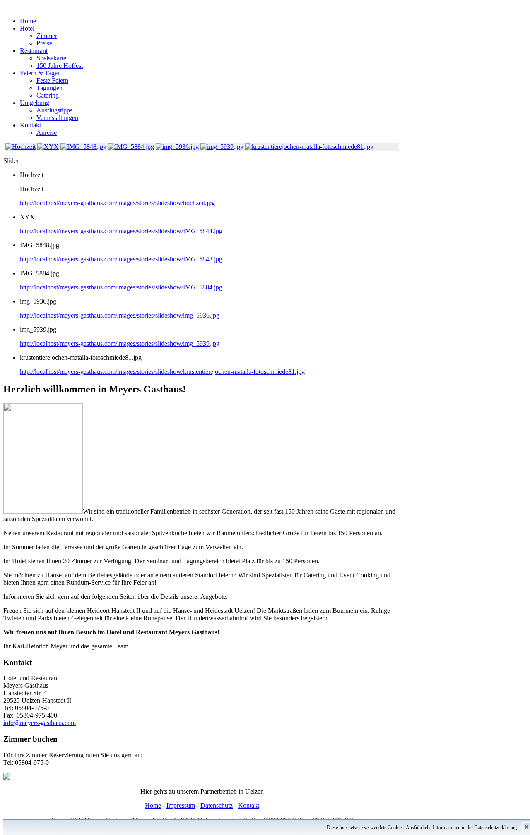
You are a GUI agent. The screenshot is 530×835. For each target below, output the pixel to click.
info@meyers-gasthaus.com (39, 722)
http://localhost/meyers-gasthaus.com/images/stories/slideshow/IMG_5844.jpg (121, 230)
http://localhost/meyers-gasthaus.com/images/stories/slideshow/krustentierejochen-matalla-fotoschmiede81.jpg (162, 371)
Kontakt (248, 805)
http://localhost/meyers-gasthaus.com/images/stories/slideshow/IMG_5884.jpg (121, 287)
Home (153, 805)
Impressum (180, 805)
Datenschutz (216, 805)
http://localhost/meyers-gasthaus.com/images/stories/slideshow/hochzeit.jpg (117, 202)
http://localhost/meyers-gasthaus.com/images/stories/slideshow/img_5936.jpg (119, 315)
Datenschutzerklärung (495, 827)
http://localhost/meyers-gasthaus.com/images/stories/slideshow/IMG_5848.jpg (121, 259)
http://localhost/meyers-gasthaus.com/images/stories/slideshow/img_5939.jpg (119, 343)
